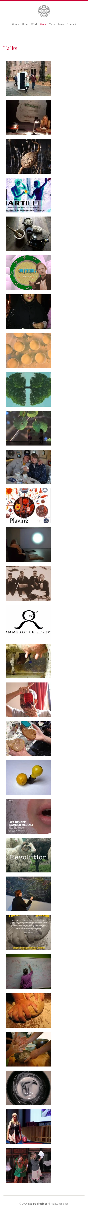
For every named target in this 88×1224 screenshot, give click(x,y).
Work (34, 24)
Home (15, 24)
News (43, 24)
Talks (52, 24)
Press (61, 24)
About (25, 24)
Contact (71, 24)
